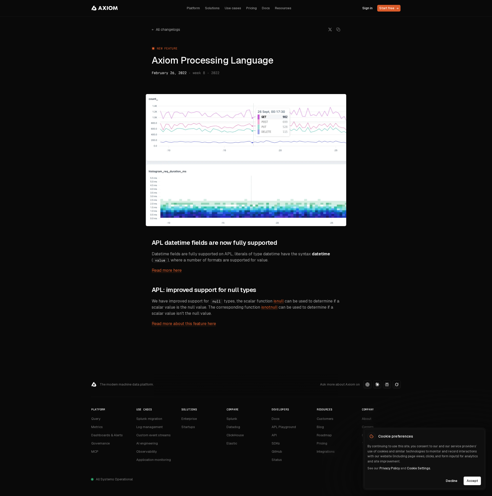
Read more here (167, 270)
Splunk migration (149, 419)
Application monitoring (153, 460)
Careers (368, 427)
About (366, 419)
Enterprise (189, 419)
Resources (283, 8)
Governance (100, 443)
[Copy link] (338, 29)
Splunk (232, 419)
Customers (325, 419)
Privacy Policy (390, 468)
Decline (451, 480)
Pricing (251, 8)
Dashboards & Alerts (107, 435)
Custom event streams (153, 435)
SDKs (276, 443)
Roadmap (324, 435)
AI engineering (147, 443)
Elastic (232, 443)
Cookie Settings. (418, 468)
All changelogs (166, 29)
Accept (472, 480)
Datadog (233, 427)
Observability (146, 451)
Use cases (233, 8)
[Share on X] (330, 29)
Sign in (367, 8)
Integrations (326, 451)
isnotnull (269, 307)
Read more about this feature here (184, 323)
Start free (388, 8)
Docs (266, 8)
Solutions (212, 8)
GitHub (277, 451)
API (274, 435)
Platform (193, 8)
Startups (188, 427)
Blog (320, 427)
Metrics (97, 427)
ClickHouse (235, 435)
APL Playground (284, 427)
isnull (278, 301)
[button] (367, 384)
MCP (94, 451)
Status (277, 460)
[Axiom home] (104, 8)
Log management (149, 427)
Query (95, 419)
